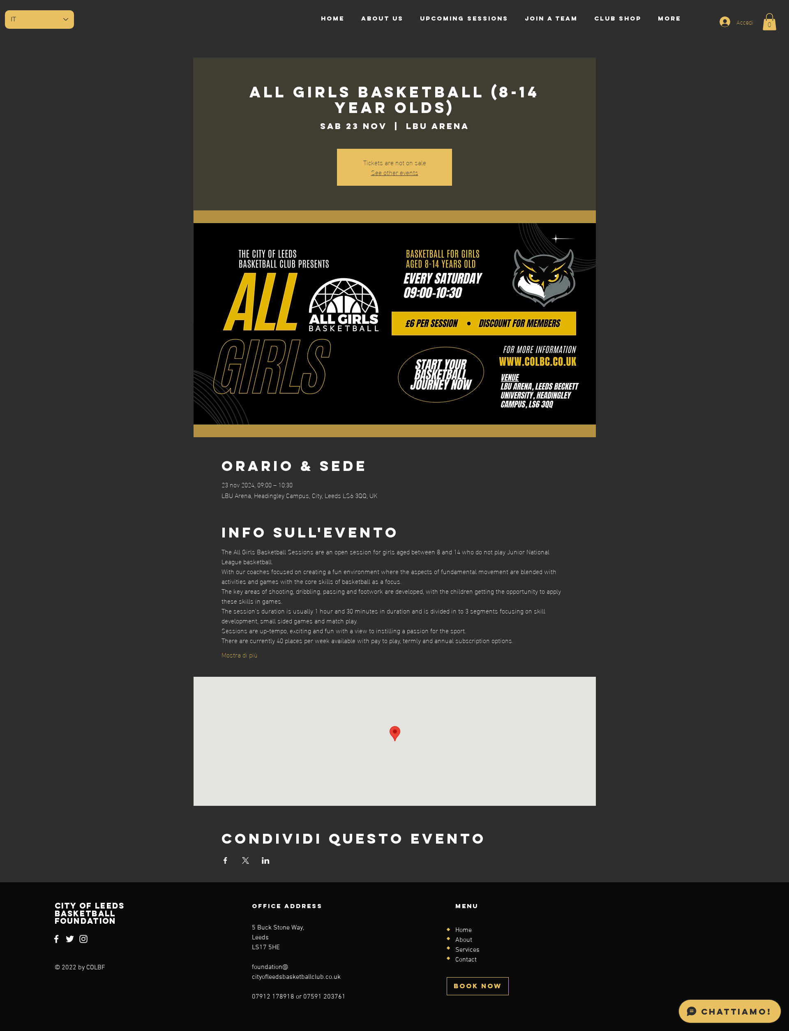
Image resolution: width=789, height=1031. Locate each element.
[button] (769, 21)
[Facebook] (56, 939)
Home (463, 930)
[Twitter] (70, 939)
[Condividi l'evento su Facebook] (225, 860)
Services (467, 950)
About (463, 940)
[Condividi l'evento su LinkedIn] (266, 860)
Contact (466, 960)
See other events (394, 172)
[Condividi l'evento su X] (245, 860)
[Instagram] (83, 939)
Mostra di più (239, 654)
